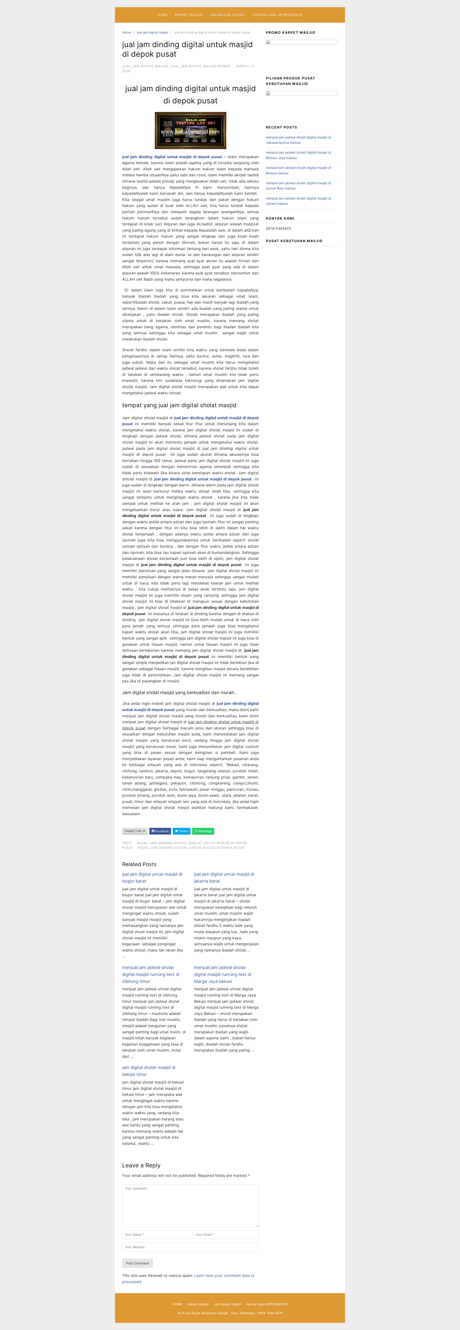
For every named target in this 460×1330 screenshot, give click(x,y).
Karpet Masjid (188, 15)
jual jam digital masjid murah (200, 66)
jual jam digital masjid (152, 32)
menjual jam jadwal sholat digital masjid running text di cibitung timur (150, 974)
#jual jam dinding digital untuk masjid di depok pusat (191, 848)
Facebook (162, 831)
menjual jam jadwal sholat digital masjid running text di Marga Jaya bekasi (222, 974)
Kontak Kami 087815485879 (278, 15)
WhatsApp (204, 831)
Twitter (183, 831)
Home (126, 32)
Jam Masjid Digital (228, 15)
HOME (162, 15)
